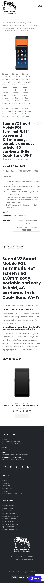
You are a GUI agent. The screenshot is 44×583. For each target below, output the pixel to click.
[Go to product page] (22, 383)
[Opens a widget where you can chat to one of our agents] (35, 579)
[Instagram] (22, 467)
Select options (22, 416)
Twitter (9, 247)
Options (6, 220)
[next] (40, 123)
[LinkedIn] (28, 467)
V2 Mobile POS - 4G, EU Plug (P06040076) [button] (26, 221)
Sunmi (24, 215)
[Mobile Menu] (5, 17)
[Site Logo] (9, 7)
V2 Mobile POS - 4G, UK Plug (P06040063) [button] (26, 228)
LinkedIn (13, 247)
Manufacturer (16, 215)
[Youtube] (16, 467)
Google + (18, 247)
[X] (10, 467)
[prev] (36, 123)
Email (22, 247)
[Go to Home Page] (3, 23)
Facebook (4, 247)
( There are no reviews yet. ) (23, 159)
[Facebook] (5, 467)
